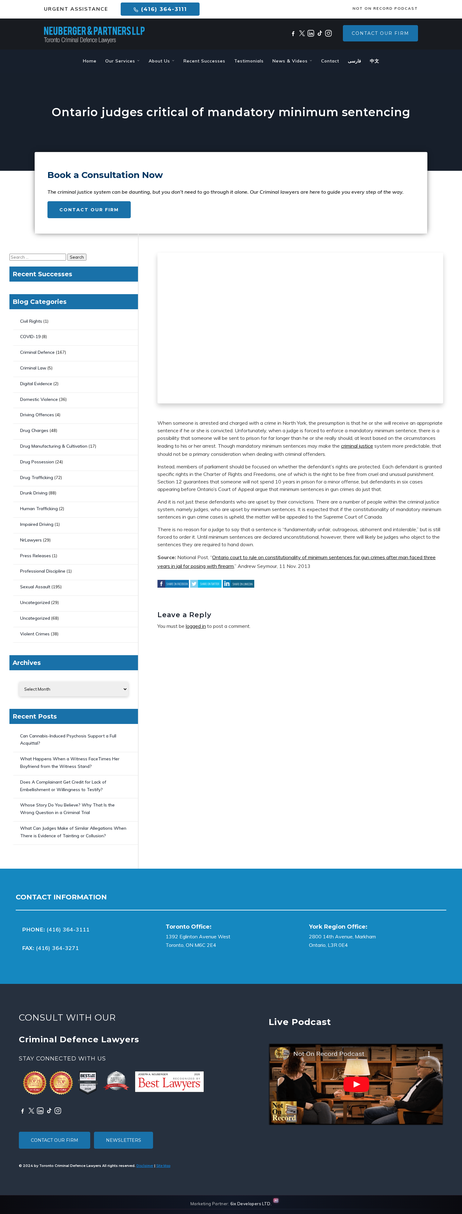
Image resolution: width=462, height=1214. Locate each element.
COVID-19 (30, 336)
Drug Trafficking (36, 477)
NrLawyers (31, 540)
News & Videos (290, 61)
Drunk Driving (33, 493)
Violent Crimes (35, 634)
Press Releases (35, 555)
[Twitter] (302, 33)
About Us (160, 61)
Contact (330, 61)
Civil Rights (31, 321)
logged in (196, 626)
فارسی (354, 61)
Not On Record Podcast (385, 8)
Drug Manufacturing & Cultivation (53, 446)
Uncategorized (35, 602)
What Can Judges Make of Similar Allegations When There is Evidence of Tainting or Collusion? (73, 832)
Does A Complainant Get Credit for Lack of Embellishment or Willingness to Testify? (63, 785)
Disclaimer (144, 1165)
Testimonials (249, 61)
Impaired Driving (36, 524)
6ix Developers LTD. (251, 1203)
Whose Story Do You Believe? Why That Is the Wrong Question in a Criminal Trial (67, 808)
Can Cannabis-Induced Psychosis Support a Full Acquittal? (68, 739)
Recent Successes (204, 61)
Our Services (121, 61)
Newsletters (123, 1140)
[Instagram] (328, 33)
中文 (374, 61)
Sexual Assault (35, 587)
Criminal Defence (37, 352)
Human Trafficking (39, 508)
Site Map (163, 1165)
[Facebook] (293, 33)
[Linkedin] (311, 33)
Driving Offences (37, 415)
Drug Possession (37, 462)
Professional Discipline (42, 571)
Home (89, 61)
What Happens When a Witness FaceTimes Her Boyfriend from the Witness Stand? (69, 762)
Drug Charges (34, 430)
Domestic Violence (39, 399)
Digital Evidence (36, 383)
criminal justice (357, 446)
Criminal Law (33, 368)
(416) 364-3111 (163, 9)
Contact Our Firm (380, 33)
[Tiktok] (319, 33)
